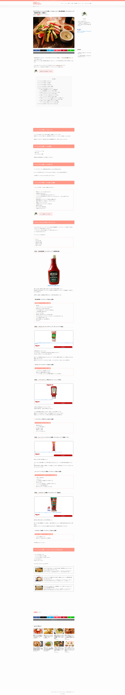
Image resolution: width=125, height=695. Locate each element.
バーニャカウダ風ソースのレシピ (45, 81)
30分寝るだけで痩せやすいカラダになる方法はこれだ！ (84, 53)
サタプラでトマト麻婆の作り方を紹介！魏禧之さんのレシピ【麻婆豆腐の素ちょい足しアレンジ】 (58, 578)
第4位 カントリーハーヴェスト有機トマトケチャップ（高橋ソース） (52, 97)
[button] (36, 50)
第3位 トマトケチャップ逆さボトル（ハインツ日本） (50, 95)
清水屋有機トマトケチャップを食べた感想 (50, 90)
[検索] (91, 0)
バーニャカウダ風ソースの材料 (44, 82)
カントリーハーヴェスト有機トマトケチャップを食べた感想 (52, 99)
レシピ (38, 14)
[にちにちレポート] (37, 3)
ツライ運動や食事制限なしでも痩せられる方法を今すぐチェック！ (84, 56)
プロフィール (56, 691)
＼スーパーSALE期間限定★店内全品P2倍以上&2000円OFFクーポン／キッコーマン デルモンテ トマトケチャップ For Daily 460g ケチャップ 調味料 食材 (54, 343)
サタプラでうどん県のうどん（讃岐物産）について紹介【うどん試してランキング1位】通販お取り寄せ (58, 587)
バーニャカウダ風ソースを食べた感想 (46, 86)
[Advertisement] (54, 116)
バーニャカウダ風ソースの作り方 (45, 84)
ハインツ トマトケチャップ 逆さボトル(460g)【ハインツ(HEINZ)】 (43, 399)
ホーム (53, 691)
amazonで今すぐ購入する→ (53, 285)
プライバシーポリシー (63, 691)
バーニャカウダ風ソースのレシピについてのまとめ (48, 103)
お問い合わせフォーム (70, 691)
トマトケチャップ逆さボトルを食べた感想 (50, 96)
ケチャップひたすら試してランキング (46, 88)
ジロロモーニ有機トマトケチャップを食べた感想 (51, 101)
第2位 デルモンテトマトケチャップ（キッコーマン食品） (50, 92)
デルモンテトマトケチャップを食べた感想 (50, 93)
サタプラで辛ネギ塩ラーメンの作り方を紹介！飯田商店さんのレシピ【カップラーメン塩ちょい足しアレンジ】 (58, 569)
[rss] (90, 0)
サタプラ (42, 14)
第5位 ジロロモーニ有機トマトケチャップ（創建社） (50, 100)
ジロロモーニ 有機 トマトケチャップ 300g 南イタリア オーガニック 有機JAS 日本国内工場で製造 (48, 512)
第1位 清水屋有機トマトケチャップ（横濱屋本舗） (49, 89)
